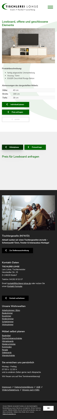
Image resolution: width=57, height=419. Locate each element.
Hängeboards (8, 341)
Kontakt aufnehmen (17, 298)
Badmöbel (6, 335)
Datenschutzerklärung (23, 387)
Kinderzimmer (8, 318)
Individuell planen (17, 104)
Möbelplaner (14, 147)
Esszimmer (6, 316)
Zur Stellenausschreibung (19, 250)
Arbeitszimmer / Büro (11, 310)
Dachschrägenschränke (12, 338)
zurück (16, 119)
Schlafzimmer (8, 321)
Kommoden (7, 347)
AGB (38, 387)
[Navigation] (50, 7)
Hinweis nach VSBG (30, 390)
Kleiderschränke (9, 344)
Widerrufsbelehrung (10, 390)
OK (48, 408)
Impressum (6, 387)
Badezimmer (7, 313)
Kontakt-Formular (14, 286)
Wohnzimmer (7, 324)
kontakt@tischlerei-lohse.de (19, 283)
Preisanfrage (37, 147)
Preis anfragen (17, 112)
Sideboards (7, 352)
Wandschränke (8, 355)
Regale (5, 350)
